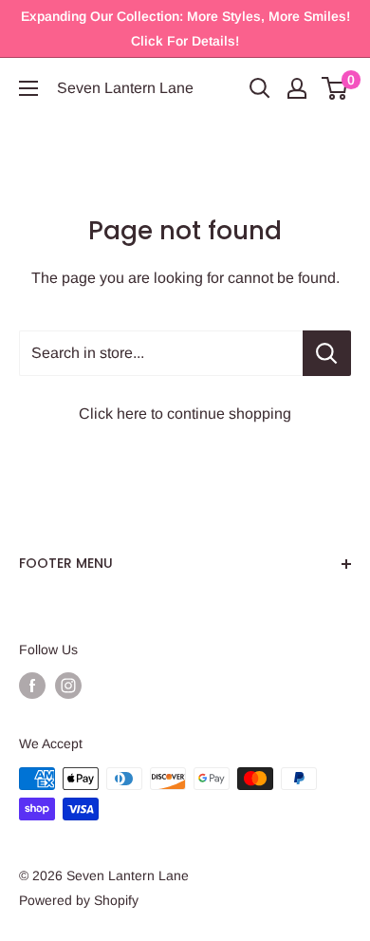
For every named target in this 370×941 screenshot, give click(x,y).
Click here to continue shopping (185, 413)
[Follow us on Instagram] (68, 685)
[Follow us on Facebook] (32, 685)
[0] (335, 88)
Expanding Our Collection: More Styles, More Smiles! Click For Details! (185, 28)
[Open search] (260, 88)
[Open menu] (28, 88)
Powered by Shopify (79, 900)
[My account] (296, 88)
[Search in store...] (327, 353)
